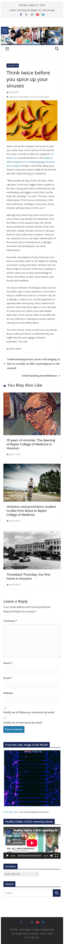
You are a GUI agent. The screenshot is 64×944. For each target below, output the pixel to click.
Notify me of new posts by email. (22, 722)
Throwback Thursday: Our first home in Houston (28, 576)
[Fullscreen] (56, 855)
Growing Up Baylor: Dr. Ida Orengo (36, 10)
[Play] (7, 855)
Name (8, 663)
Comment (10, 621)
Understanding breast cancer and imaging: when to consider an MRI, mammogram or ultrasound (33, 364)
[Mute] (51, 855)
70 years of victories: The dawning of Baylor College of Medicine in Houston (31, 444)
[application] (32, 843)
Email (7, 678)
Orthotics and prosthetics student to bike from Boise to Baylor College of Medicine (31, 511)
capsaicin (13, 96)
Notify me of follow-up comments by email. (29, 712)
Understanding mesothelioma (39, 375)
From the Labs (10, 811)
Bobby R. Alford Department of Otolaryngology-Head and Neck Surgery (31, 161)
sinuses (40, 96)
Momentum (13, 65)
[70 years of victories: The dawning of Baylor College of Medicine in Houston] (32, 394)
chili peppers (24, 96)
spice (47, 96)
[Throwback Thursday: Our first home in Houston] (32, 532)
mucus (33, 96)
